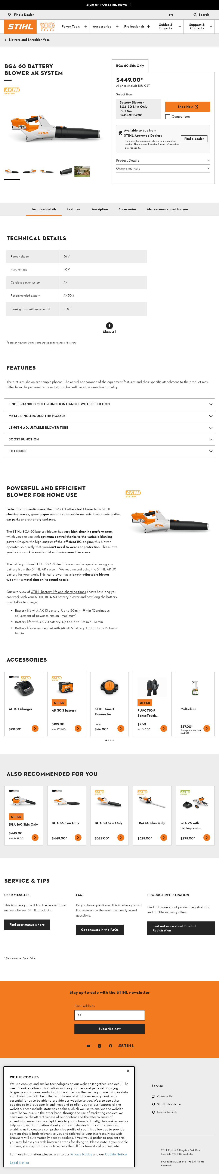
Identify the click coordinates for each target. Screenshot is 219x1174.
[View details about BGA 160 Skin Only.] (23, 815)
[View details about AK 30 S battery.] (66, 704)
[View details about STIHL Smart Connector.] (109, 704)
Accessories (102, 26)
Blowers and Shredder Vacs (29, 40)
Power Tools (71, 26)
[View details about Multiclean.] (195, 704)
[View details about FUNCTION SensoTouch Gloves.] (152, 704)
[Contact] (170, 15)
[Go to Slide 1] (12, 172)
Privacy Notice (81, 1154)
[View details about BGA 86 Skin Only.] (66, 815)
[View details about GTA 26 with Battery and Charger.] (195, 815)
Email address (84, 1006)
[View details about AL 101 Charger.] (23, 704)
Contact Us (164, 1097)
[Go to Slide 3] (47, 172)
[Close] (128, 1071)
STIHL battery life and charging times (58, 592)
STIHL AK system (44, 569)
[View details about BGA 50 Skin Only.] (109, 815)
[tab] (130, 66)
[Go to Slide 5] (82, 172)
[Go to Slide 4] (64, 172)
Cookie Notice (116, 1154)
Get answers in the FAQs (99, 930)
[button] (55, 125)
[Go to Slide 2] (29, 172)
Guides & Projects (166, 27)
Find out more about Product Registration (174, 928)
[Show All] (109, 325)
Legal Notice (19, 1163)
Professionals (134, 26)
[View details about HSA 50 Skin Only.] (152, 815)
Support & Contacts (197, 27)
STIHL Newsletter (169, 1105)
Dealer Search (167, 1112)
